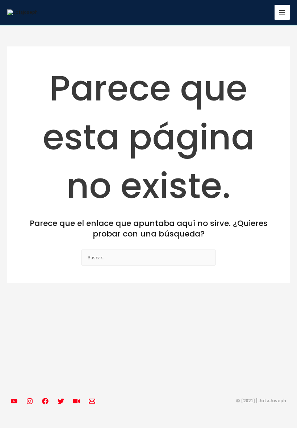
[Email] (92, 401)
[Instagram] (29, 401)
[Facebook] (45, 401)
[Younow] (76, 401)
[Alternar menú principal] (282, 12)
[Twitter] (61, 401)
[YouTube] (14, 401)
